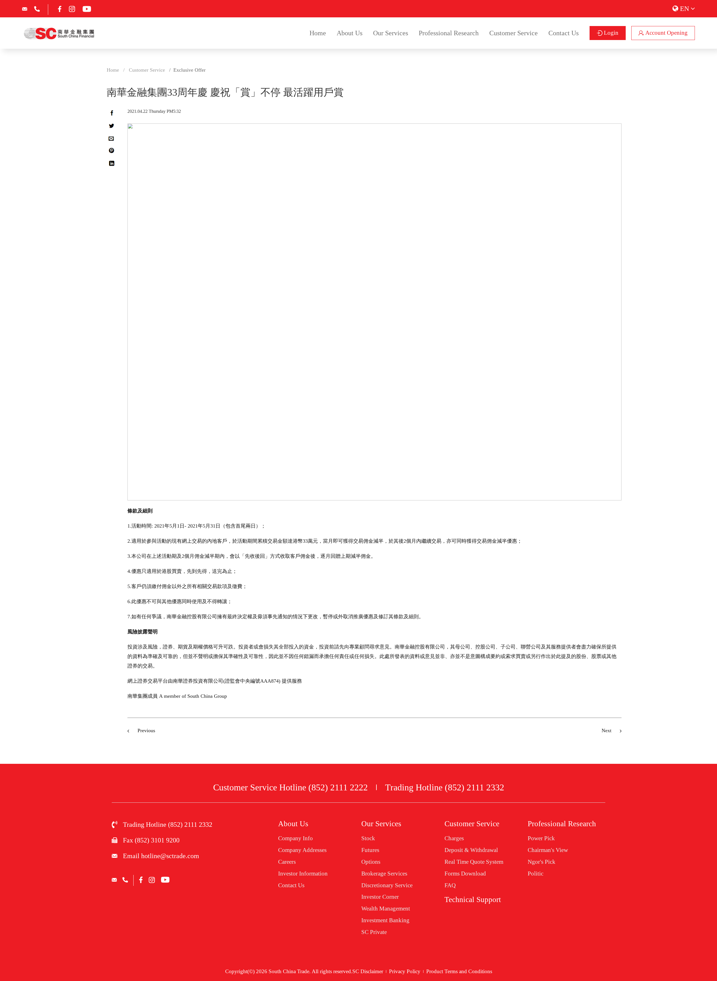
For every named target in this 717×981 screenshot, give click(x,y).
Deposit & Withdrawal (471, 850)
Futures (370, 850)
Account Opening (666, 32)
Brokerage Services (384, 873)
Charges (454, 838)
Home (317, 33)
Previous (146, 730)
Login (610, 32)
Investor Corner (380, 896)
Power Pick (541, 838)
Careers (287, 861)
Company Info (295, 838)
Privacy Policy (404, 971)
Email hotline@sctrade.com (161, 856)
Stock (368, 838)
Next (606, 730)
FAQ (450, 885)
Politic (535, 873)
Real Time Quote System (473, 861)
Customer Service (513, 33)
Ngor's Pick (541, 861)
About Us (349, 33)
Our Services (390, 33)
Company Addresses (302, 850)
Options (370, 861)
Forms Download (465, 873)
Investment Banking (385, 920)
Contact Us (563, 33)
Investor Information (303, 873)
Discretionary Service (387, 885)
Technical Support (472, 899)
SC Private (374, 932)
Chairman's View (548, 850)
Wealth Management (385, 908)
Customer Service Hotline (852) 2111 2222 (290, 787)
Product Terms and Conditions (459, 971)
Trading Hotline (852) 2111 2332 (444, 787)
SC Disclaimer (367, 971)
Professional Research (449, 33)
